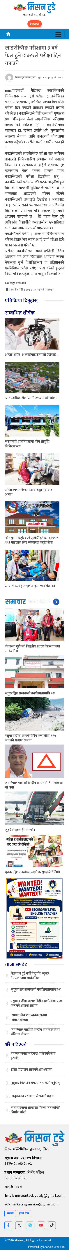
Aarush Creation (55, 1246)
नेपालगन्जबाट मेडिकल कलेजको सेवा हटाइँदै (33, 1056)
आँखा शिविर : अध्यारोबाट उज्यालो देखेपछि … (32, 355)
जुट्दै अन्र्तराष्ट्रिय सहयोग (20, 830)
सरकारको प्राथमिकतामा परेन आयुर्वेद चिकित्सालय (27, 444)
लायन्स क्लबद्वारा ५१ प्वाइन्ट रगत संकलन (30, 586)
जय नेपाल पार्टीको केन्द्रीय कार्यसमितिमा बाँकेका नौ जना (34, 785)
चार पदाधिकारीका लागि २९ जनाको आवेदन (31, 398)
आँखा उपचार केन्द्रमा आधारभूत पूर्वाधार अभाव (28, 492)
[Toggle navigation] (58, 34)
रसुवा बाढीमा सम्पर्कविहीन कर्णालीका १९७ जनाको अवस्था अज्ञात (30, 738)
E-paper (34, 23)
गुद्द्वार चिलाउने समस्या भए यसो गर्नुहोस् (35, 1083)
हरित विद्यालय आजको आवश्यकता (31, 1070)
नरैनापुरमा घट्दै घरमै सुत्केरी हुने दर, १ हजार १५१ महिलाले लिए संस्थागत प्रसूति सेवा (31, 540)
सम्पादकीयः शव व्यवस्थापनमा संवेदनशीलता (29, 1017)
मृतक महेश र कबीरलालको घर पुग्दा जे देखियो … (34, 872)
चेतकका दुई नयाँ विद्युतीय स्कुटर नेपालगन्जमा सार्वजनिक (32, 649)
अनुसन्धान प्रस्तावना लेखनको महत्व (33, 1096)
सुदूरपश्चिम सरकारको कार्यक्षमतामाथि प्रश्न (30, 693)
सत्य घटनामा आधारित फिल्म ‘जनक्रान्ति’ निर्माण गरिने (35, 1110)
